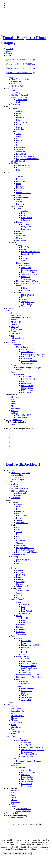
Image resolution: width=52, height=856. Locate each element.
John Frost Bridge (28, 351)
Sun (12, 336)
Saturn (13, 331)
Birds (23, 215)
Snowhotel (25, 277)
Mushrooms (21, 236)
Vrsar (23, 261)
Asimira (19, 138)
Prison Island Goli (28, 254)
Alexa (18, 134)
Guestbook (15, 104)
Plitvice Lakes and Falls (30, 252)
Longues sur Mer (28, 379)
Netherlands (16, 345)
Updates (14, 90)
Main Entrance (17, 424)
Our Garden (21, 240)
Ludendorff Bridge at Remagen (28, 367)
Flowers (19, 233)
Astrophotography (18, 84)
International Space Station (21, 317)
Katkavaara (25, 265)
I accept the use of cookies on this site (16, 854)
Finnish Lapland (22, 263)
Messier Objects (17, 322)
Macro (13, 404)
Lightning (20, 204)
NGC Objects (16, 329)
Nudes (18, 102)
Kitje (18, 120)
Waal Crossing (27, 363)
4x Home (10, 77)
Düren (18, 184)
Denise (19, 140)
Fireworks (15, 397)
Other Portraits (22, 129)
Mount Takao (26, 297)
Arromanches (26, 376)
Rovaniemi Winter (28, 272)
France (19, 286)
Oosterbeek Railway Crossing (33, 356)
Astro (8, 311)
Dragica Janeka (22, 118)
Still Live (14, 411)
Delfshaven (20, 181)
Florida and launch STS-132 (27, 281)
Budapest (20, 179)
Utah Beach (26, 392)
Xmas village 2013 (23, 415)
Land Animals (26, 218)
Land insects (26, 229)
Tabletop (14, 413)
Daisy (18, 113)
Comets (14, 313)
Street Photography (18, 161)
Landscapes (20, 231)
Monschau (20, 190)
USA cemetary (27, 390)
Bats (23, 213)
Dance (18, 115)
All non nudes (21, 100)
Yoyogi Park (26, 306)
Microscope (20, 238)
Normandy (20, 374)
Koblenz (19, 186)
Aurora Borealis (22, 197)
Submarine (25, 220)
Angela (19, 111)
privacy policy (42, 849)
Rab (22, 256)
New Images (16, 93)
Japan (18, 292)
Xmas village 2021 (23, 417)
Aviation (9, 308)
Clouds (19, 202)
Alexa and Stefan (23, 165)
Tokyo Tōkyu (26, 304)
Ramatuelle (25, 290)
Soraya (19, 127)
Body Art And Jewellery (26, 156)
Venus (13, 340)
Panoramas (15, 408)
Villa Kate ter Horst (29, 361)
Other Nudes (21, 152)
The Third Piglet (17, 86)
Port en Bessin (27, 386)
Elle (17, 143)
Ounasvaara (26, 267)
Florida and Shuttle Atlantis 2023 (29, 283)
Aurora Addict (17, 81)
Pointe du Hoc (27, 383)
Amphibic (25, 211)
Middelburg (20, 188)
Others (18, 170)
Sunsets (19, 199)
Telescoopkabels (17, 338)
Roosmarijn (20, 147)
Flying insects (26, 227)
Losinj (23, 249)
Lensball (14, 401)
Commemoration (28, 349)
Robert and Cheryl (23, 168)
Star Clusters (16, 333)
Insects (19, 222)
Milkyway (15, 327)
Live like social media (20, 95)
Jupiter (13, 320)
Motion (14, 406)
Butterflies (25, 224)
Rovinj (24, 258)
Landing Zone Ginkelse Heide (33, 354)
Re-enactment (26, 358)
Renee (18, 124)
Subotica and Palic (23, 193)
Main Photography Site (20, 79)
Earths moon (16, 315)
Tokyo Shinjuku (27, 302)
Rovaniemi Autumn (29, 270)
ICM (13, 399)
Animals (19, 208)
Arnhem (19, 177)
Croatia (19, 245)
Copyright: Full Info (14, 420)
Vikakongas (26, 279)
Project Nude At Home (25, 154)
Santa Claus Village (29, 274)
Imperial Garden (27, 295)
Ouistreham (25, 381)
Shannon (19, 149)
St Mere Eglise (27, 388)
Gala (18, 145)
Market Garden (22, 347)
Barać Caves (26, 247)
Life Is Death (21, 122)
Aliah (18, 136)
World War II (11, 342)
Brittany (24, 288)
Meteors (14, 324)
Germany (15, 365)
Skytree (24, 299)
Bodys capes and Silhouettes (27, 159)
